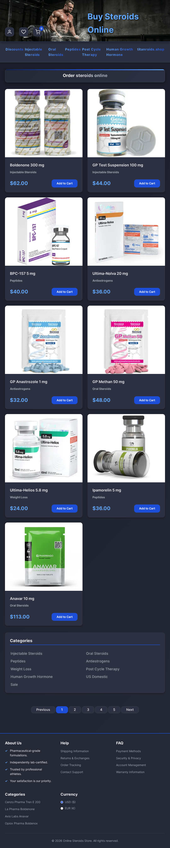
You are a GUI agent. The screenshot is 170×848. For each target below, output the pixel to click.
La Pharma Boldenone (20, 809)
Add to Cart (65, 183)
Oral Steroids (55, 52)
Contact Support (72, 772)
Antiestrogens (98, 661)
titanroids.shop (150, 49)
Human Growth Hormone (119, 52)
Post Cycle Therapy (91, 52)
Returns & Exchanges (75, 758)
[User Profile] (9, 31)
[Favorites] (23, 31)
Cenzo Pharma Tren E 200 (22, 802)
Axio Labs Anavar (17, 816)
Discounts (14, 49)
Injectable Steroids (33, 52)
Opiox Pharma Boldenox (21, 823)
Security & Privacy (128, 758)
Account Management (131, 765)
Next (130, 709)
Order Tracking (71, 765)
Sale (14, 684)
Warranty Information (130, 772)
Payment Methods (128, 751)
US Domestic (97, 677)
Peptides (73, 49)
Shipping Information (75, 751)
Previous (43, 709)
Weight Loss (21, 669)
